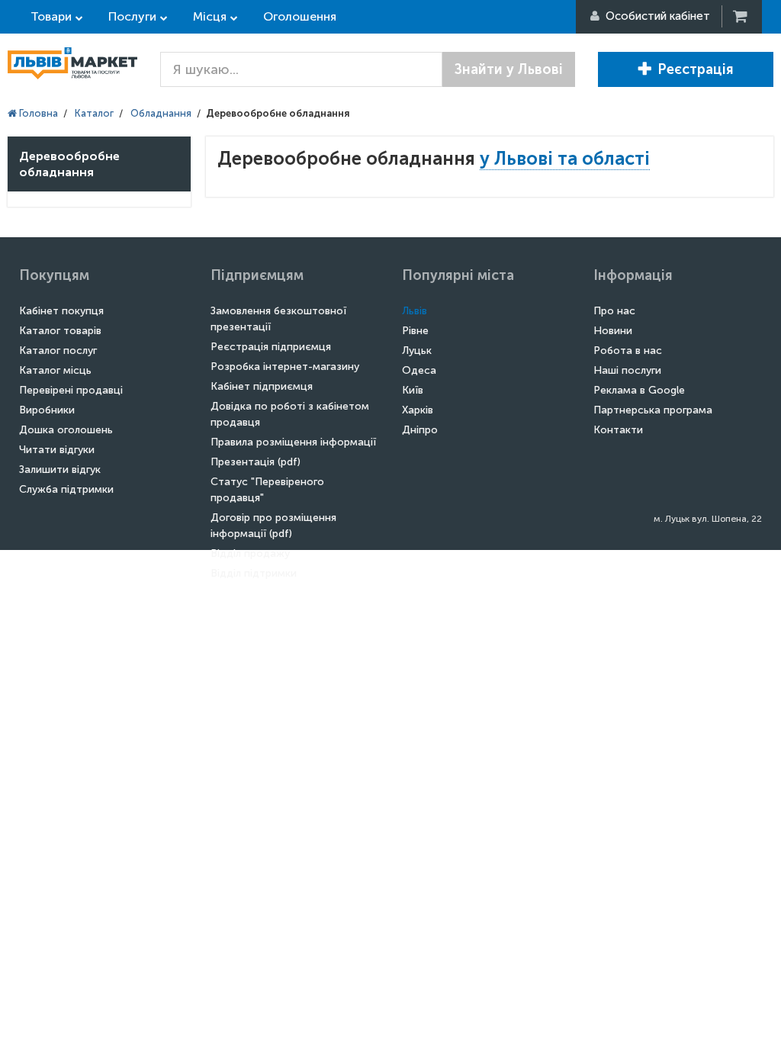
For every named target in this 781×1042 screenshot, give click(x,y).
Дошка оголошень (66, 429)
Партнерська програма (652, 410)
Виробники (47, 410)
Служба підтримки (66, 489)
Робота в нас (627, 350)
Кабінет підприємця (262, 386)
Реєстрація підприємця (271, 346)
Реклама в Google (639, 390)
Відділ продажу (250, 553)
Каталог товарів (60, 330)
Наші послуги (627, 370)
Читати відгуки (57, 449)
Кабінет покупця (61, 310)
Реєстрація (695, 69)
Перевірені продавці (71, 390)
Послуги (132, 16)
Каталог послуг (58, 350)
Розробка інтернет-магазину (285, 366)
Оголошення (299, 16)
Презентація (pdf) (256, 461)
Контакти (618, 429)
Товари (51, 16)
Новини (612, 330)
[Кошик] (741, 16)
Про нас (614, 310)
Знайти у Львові (509, 69)
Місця (210, 16)
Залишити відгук (60, 469)
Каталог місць (55, 370)
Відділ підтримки (254, 573)
